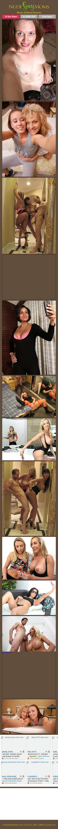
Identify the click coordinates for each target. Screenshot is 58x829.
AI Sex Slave (11, 16)
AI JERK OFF (29, 16)
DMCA (41, 825)
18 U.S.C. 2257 (30, 825)
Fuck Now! (47, 16)
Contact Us (50, 825)
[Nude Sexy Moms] (29, 6)
